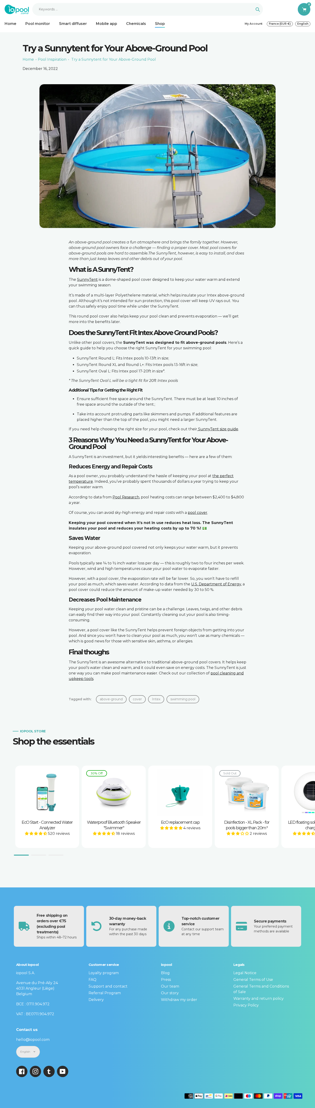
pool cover (197, 512)
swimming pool (182, 699)
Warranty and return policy (258, 998)
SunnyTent (87, 279)
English (302, 23)
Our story (170, 993)
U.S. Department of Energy (216, 584)
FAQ (92, 979)
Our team (170, 986)
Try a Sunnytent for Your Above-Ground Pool (113, 59)
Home (28, 59)
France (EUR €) (280, 23)
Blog (165, 973)
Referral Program (105, 993)
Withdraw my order (179, 999)
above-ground (111, 699)
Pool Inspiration (52, 59)
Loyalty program (104, 973)
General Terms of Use (253, 979)
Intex (156, 699)
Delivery (96, 999)
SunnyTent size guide (217, 429)
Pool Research (126, 497)
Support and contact (108, 986)
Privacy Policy (246, 1005)
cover (137, 699)
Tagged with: (80, 699)
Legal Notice (244, 973)
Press (166, 979)
